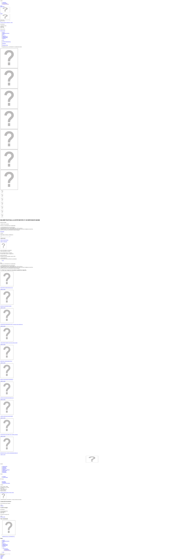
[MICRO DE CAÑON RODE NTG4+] (6, 359)
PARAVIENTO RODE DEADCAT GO (6, 287)
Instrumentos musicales (5, 33)
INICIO (3, 32)
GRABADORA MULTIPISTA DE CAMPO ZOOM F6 (9, 434)
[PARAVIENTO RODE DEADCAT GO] (6, 286)
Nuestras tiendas (4, 466)
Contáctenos (4, 2)
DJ (2, 542)
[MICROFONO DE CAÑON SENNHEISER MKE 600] (6, 451)
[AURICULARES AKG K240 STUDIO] (6, 414)
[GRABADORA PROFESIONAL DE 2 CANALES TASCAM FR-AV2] (6, 322)
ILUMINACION (5, 37)
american (4, 492)
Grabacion (3, 35)
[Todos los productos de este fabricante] (3, 248)
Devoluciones (4, 472)
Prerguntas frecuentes (5, 4)
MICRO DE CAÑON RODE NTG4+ (6, 361)
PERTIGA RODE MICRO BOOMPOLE (6, 379)
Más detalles (2, 231)
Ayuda (3, 547)
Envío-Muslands (4, 3)
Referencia (2, 222)
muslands (1, 492)
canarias (12, 492)
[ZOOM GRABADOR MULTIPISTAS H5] (6, 396)
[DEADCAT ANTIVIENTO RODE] (6, 304)
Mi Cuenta (4, 481)
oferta (10, 492)
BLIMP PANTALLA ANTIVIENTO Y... (8, 536)
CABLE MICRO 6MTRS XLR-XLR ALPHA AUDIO (8, 342)
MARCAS (4, 38)
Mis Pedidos (4, 482)
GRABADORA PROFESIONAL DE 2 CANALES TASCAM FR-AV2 (11, 324)
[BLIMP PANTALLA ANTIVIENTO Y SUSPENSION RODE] (9, 88)
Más (3, 260)
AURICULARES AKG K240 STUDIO (6, 416)
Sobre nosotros (4, 470)
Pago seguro (4, 471)
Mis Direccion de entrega (6, 483)
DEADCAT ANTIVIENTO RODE (5, 306)
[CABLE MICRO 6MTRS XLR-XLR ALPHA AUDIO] (6, 341)
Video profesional (5, 36)
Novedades (4, 476)
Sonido (3, 34)
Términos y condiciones (6, 469)
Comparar (1, 505)
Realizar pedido (2, 30)
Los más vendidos (5, 477)
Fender (7, 492)
